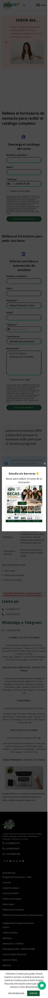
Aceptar (33, 993)
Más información (16, 993)
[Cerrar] (45, 463)
